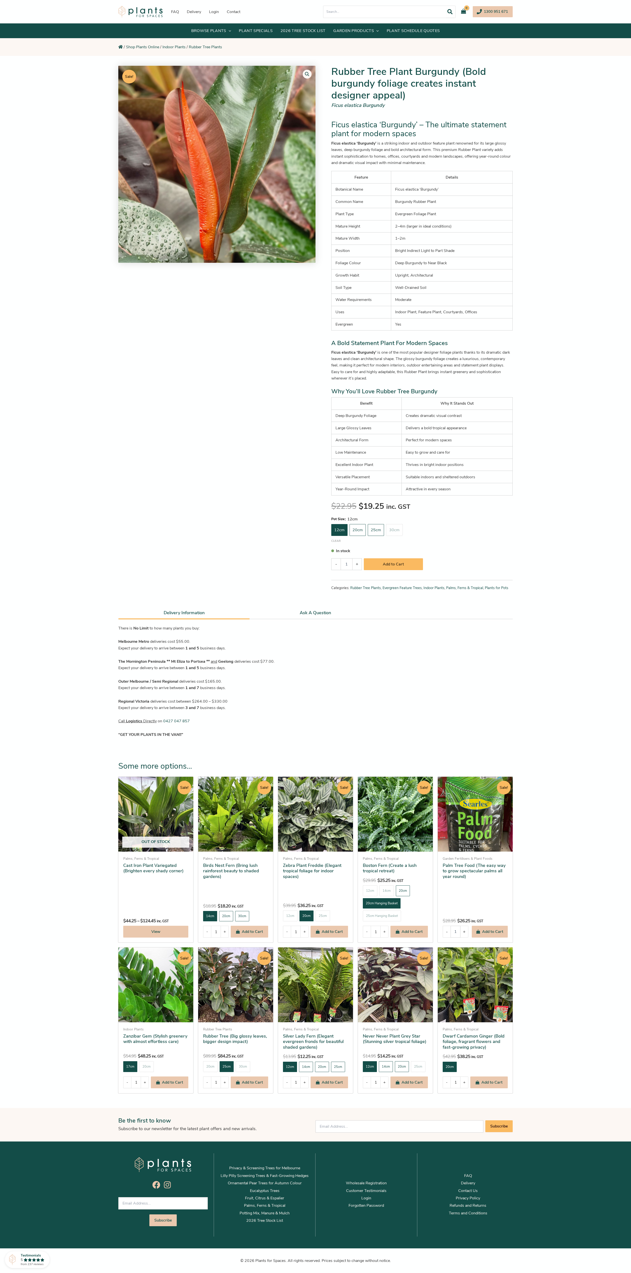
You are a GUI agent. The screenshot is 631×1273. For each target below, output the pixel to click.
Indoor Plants (174, 47)
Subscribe (499, 1126)
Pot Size (337, 519)
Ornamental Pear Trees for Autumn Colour (265, 1183)
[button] (493, 11)
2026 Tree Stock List (264, 1220)
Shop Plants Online (142, 47)
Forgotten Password (366, 1205)
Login (366, 1198)
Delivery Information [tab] (184, 613)
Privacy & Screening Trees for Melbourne (264, 1168)
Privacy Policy (468, 1198)
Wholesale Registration (366, 1183)
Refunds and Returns (468, 1205)
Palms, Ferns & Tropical (464, 587)
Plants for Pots (496, 587)
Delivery (468, 1183)
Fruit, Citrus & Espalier (264, 1198)
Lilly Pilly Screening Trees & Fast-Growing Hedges (265, 1175)
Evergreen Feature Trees (402, 587)
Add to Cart (393, 564)
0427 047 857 (176, 721)
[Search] (450, 12)
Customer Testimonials (366, 1190)
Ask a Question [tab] (315, 613)
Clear (336, 541)
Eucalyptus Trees (265, 1190)
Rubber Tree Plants (205, 47)
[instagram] (168, 1185)
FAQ (468, 1175)
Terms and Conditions (468, 1213)
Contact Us (468, 1190)
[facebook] (157, 1185)
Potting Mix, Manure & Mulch (265, 1213)
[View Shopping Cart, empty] (465, 12)
